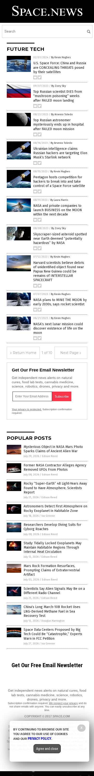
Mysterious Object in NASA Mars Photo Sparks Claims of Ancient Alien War (53, 449)
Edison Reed (50, 456)
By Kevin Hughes (61, 57)
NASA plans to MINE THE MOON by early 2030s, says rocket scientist (60, 302)
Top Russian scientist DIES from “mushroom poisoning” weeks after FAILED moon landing (57, 96)
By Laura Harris (59, 200)
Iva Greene (48, 515)
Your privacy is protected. (27, 409)
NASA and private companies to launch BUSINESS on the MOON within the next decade (57, 210)
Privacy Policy (39, 739)
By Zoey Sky (58, 85)
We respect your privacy (63, 703)
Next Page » (70, 353)
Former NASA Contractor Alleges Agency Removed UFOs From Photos (55, 467)
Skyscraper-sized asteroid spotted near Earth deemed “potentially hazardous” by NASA (60, 238)
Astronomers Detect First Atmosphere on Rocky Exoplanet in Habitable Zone (55, 508)
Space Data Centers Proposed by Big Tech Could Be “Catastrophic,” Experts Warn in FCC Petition (53, 634)
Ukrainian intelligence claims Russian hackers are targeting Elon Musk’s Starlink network (60, 153)
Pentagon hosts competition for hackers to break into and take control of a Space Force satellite (59, 181)
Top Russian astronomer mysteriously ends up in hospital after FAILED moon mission (58, 124)
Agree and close (47, 749)
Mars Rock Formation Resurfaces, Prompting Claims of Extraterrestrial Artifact (52, 570)
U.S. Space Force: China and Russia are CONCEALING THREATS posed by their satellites (59, 67)
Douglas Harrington (53, 620)
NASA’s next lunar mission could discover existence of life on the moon (58, 328)
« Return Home (23, 353)
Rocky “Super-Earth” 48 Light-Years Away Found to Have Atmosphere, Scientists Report (55, 487)
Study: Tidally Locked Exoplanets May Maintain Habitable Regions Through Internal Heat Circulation (52, 547)
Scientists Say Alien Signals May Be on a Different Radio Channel (54, 591)
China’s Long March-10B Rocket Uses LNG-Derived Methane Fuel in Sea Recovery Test (52, 611)
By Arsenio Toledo (62, 114)
